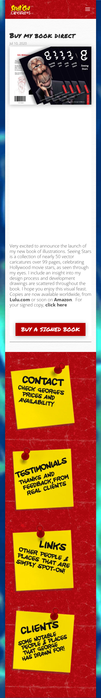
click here (56, 305)
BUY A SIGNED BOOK (50, 329)
